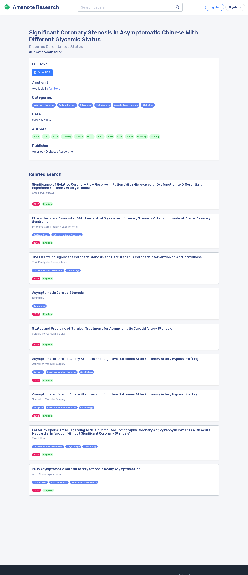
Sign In (233, 7)
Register (214, 7)
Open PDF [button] (44, 72)
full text (54, 88)
